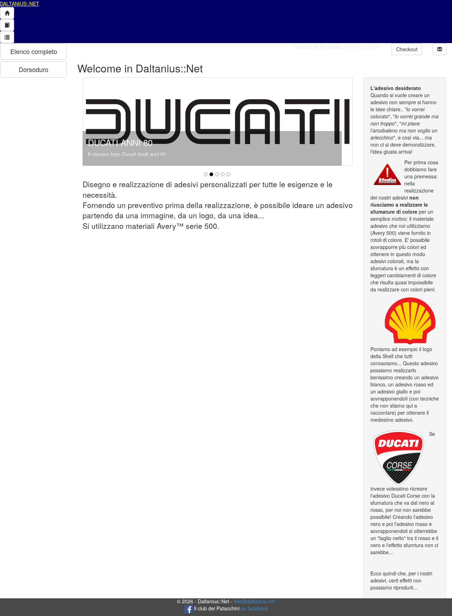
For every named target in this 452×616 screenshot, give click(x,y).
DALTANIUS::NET (19, 3)
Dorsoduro (33, 69)
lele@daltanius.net (254, 601)
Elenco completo (33, 51)
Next (343, 121)
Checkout (406, 49)
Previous (92, 121)
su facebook (254, 608)
